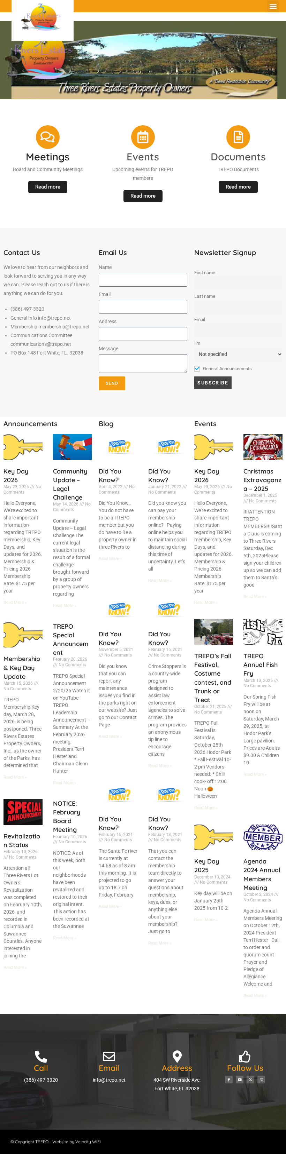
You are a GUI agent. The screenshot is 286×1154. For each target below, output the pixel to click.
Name (105, 267)
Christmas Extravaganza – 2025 (262, 480)
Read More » (15, 602)
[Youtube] (239, 1079)
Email (105, 294)
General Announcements (227, 368)
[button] (273, 6)
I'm (197, 343)
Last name (204, 296)
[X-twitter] (250, 1079)
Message (108, 348)
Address (107, 321)
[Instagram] (261, 1079)
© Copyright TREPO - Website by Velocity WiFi (55, 1141)
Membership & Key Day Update (21, 667)
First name (204, 272)
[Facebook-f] (229, 1079)
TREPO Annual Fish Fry (260, 664)
